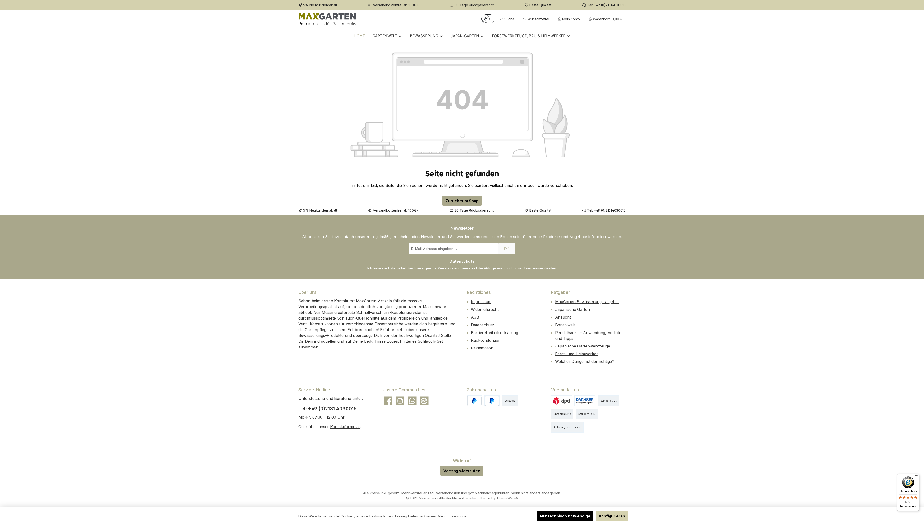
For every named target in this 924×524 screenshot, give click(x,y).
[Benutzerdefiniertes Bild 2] (584, 400)
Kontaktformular (345, 426)
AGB (487, 268)
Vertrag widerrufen (461, 470)
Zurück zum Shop (462, 200)
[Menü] (916, 476)
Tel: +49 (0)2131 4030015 (327, 409)
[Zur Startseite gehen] (327, 19)
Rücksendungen (485, 340)
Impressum (481, 301)
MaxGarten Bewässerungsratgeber (587, 301)
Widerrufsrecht (485, 309)
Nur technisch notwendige (565, 516)
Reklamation (482, 348)
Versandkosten (448, 493)
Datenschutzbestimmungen (409, 268)
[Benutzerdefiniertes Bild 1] (492, 400)
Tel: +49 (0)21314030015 (606, 5)
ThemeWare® (507, 498)
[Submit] (506, 248)
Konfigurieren (612, 516)
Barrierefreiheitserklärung (494, 332)
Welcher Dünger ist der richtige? (584, 361)
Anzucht (563, 317)
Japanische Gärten (572, 309)
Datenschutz (482, 324)
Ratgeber (560, 292)
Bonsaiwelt (565, 324)
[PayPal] (474, 400)
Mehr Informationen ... (455, 516)
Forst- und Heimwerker (576, 353)
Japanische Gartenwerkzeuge (582, 346)
